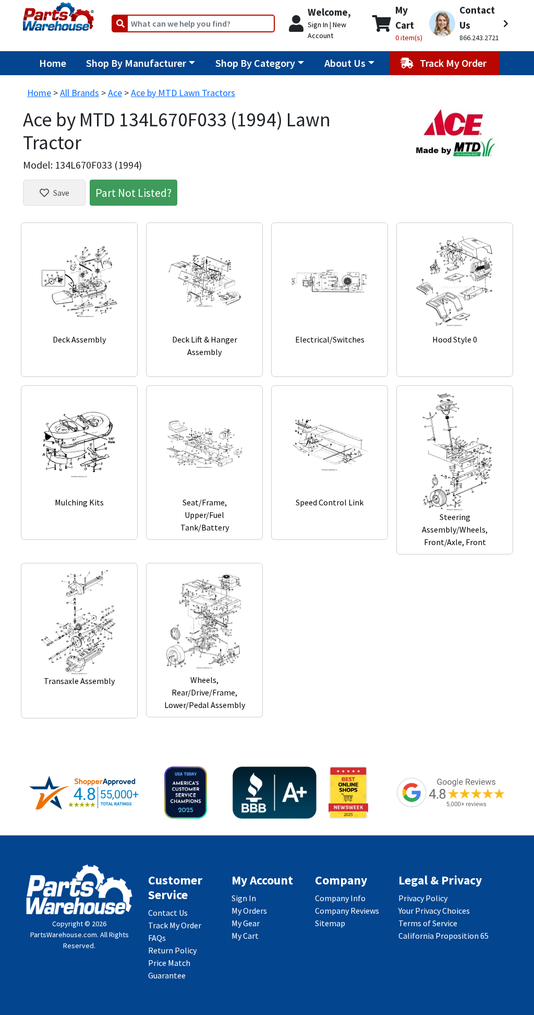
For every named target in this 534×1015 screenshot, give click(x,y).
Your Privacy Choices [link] (434, 910)
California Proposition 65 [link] (443, 935)
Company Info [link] (340, 898)
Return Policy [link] (172, 950)
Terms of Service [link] (427, 923)
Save (61, 192)
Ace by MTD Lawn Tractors (183, 93)
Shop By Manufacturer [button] (136, 62)
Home (52, 62)
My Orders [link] (249, 910)
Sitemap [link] (330, 923)
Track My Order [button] (454, 62)
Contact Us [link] (168, 912)
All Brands (79, 93)
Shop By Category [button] (255, 62)
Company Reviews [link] (347, 910)
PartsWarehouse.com (63, 934)
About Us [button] (345, 62)
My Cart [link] (245, 935)
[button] (469, 23)
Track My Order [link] (174, 925)
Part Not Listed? (133, 192)
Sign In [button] (318, 24)
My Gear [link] (246, 923)
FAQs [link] (157, 938)
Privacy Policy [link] (422, 898)
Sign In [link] (244, 898)
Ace (115, 93)
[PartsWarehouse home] (58, 13)
